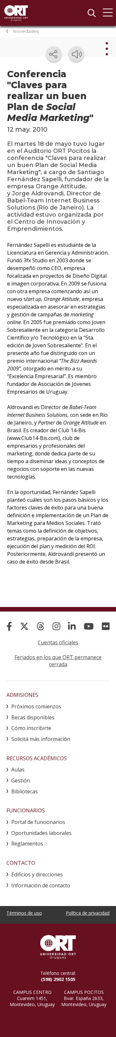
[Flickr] (106, 626)
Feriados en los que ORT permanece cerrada (58, 661)
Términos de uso (24, 913)
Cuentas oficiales (58, 642)
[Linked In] (72, 626)
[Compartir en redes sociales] (54, 54)
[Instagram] (56, 626)
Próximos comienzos (36, 706)
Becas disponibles (32, 717)
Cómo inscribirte (31, 728)
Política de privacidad (88, 913)
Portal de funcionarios (38, 822)
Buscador (91, 13)
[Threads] (40, 626)
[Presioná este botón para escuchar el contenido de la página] (76, 54)
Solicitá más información (40, 739)
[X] (24, 626)
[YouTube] (89, 626)
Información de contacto (40, 885)
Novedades (26, 31)
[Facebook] (9, 626)
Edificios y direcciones (37, 874)
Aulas (17, 769)
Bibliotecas (24, 791)
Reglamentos (27, 843)
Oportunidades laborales (41, 832)
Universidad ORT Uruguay (16, 13)
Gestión (20, 780)
